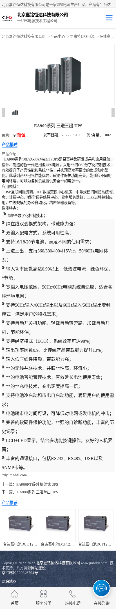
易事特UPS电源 (82, 36)
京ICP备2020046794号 (20, 573)
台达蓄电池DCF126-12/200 (62, 544)
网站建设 (38, 568)
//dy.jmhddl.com (14, 475)
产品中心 (57, 36)
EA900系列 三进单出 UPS (37, 492)
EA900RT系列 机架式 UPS (37, 484)
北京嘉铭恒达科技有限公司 (24, 36)
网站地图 (9, 581)
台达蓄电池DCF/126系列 (23, 544)
